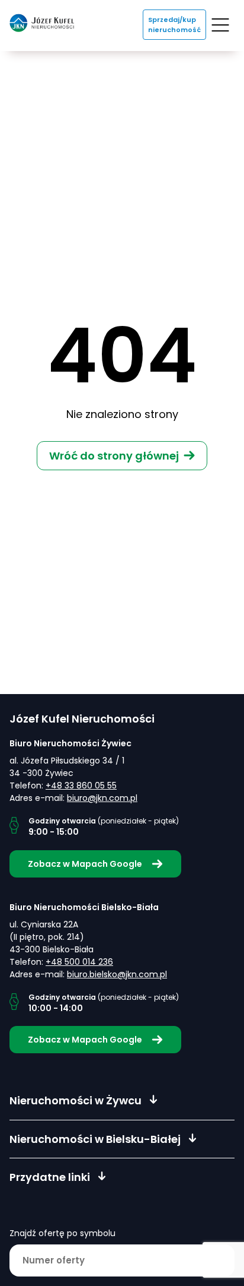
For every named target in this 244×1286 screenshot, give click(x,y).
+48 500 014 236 (79, 962)
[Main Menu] (220, 25)
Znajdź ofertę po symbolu (62, 1233)
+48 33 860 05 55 (81, 785)
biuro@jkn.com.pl (102, 798)
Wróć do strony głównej (114, 455)
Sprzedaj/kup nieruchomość (174, 24)
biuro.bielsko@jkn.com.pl (117, 974)
